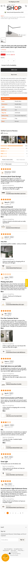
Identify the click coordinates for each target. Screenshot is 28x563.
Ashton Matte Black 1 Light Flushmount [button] (14, 474)
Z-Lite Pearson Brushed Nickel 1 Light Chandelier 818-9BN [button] (14, 447)
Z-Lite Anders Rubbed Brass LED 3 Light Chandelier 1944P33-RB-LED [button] (15, 304)
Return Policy (13, 550)
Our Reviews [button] (26, 283)
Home (2, 16)
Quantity (3, 57)
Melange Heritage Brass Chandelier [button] (13, 384)
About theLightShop (8, 549)
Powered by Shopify (14, 555)
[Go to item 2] (13, 139)
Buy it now (14, 74)
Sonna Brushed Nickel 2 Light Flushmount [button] (15, 507)
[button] (14, 145)
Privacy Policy (21, 550)
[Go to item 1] (5, 139)
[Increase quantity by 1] (14, 61)
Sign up (22, 539)
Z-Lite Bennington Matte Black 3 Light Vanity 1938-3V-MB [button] (16, 193)
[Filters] (2, 164)
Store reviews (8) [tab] (21, 159)
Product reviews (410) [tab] (7, 159)
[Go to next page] (23, 513)
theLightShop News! (18, 549)
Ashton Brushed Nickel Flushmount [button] (14, 268)
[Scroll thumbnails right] (25, 139)
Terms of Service (14, 552)
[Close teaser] (9, 553)
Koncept (4, 49)
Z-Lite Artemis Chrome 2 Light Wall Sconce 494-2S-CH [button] (15, 352)
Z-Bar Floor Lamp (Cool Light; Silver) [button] (14, 416)
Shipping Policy (6, 550)
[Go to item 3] (21, 139)
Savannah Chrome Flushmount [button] (13, 227)
